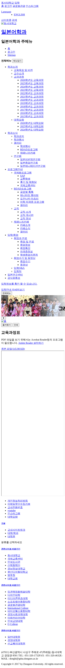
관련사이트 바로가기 (10, 549)
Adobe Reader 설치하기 (31, 343)
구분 (3, 523)
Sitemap (12, 55)
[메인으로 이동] (3, 321)
